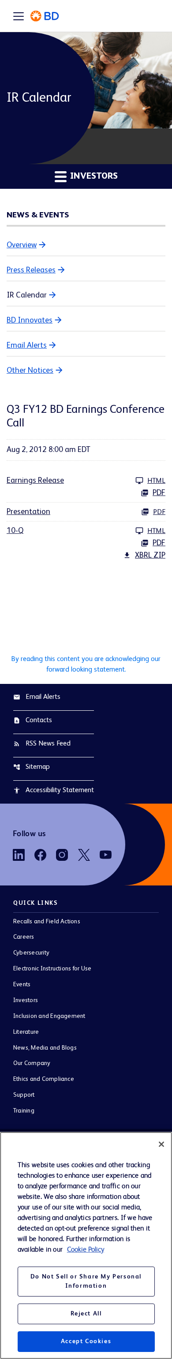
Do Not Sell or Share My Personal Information (86, 1281)
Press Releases (31, 270)
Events (21, 984)
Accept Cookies (86, 1341)
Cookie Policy (85, 1249)
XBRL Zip (150, 555)
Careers (23, 937)
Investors (25, 1000)
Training (23, 1111)
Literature (26, 1032)
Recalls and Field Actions (46, 921)
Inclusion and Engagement (49, 1016)
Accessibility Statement (53, 790)
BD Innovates (29, 320)
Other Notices (30, 371)
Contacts (32, 720)
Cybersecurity (31, 953)
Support (24, 1095)
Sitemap (31, 767)
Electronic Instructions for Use (52, 969)
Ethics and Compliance (43, 1079)
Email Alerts (27, 345)
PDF (159, 493)
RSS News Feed (42, 743)
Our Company (32, 1063)
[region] (86, 1245)
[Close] (161, 1144)
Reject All (86, 1314)
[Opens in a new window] (19, 855)
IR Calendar (27, 295)
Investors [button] (93, 176)
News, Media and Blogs (45, 1048)
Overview (22, 245)
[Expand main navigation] (18, 16)
